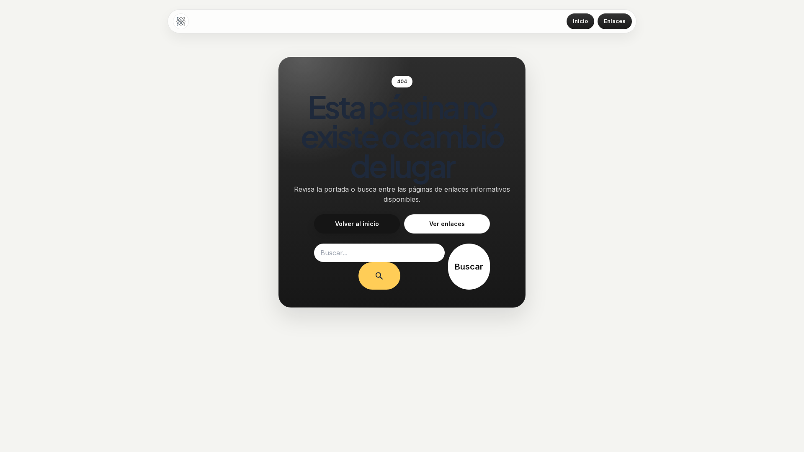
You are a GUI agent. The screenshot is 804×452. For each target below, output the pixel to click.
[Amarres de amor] (181, 21)
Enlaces (615, 21)
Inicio (580, 21)
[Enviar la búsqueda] (379, 276)
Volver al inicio (357, 223)
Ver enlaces (447, 223)
